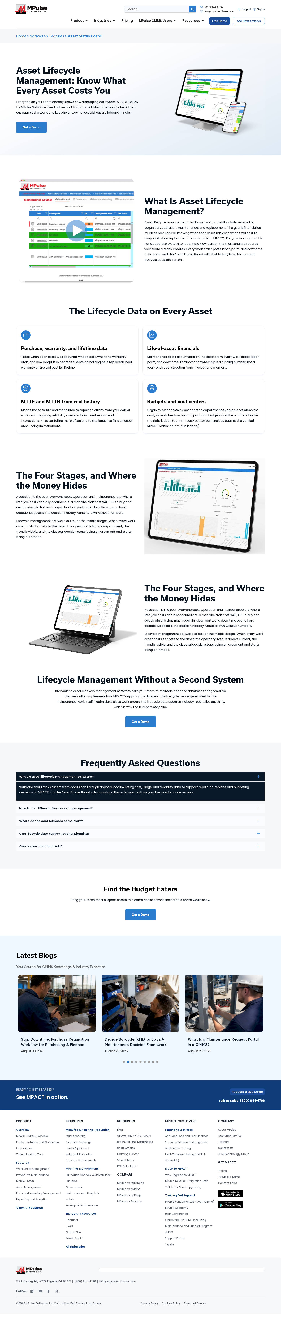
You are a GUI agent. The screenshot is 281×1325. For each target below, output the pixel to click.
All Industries (76, 1246)
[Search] (192, 9)
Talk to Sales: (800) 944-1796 (241, 1101)
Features (56, 36)
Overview (22, 1130)
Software (38, 36)
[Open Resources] (202, 20)
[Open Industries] (113, 20)
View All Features (29, 1207)
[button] (124, 1062)
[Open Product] (86, 20)
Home (21, 36)
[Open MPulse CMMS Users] (174, 20)
